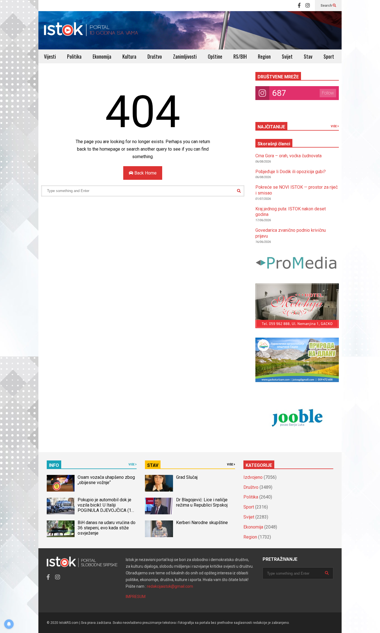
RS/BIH (240, 56)
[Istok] (91, 30)
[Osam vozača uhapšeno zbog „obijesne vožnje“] (61, 483)
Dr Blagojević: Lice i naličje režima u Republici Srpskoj (202, 502)
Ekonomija (102, 56)
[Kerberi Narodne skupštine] (159, 528)
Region (264, 56)
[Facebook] (299, 5)
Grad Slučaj (187, 477)
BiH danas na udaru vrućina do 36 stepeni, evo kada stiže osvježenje (106, 528)
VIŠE (334, 126)
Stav (308, 56)
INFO (54, 465)
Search (326, 6)
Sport (329, 56)
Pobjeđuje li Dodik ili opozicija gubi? (290, 171)
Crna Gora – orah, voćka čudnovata (288, 155)
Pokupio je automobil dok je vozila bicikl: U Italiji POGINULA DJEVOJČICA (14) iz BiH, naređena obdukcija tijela (106, 510)
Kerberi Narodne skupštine (202, 522)
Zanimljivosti (185, 56)
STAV (152, 465)
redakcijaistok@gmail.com (170, 586)
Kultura (129, 56)
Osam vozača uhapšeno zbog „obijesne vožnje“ (106, 480)
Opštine (215, 56)
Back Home (145, 173)
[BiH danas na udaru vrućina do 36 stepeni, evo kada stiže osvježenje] (61, 528)
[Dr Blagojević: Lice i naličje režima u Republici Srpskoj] (159, 506)
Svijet (287, 56)
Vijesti (50, 56)
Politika (74, 56)
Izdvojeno (253, 477)
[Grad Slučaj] (159, 483)
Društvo (154, 56)
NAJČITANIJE (271, 126)
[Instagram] (307, 5)
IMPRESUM (135, 596)
